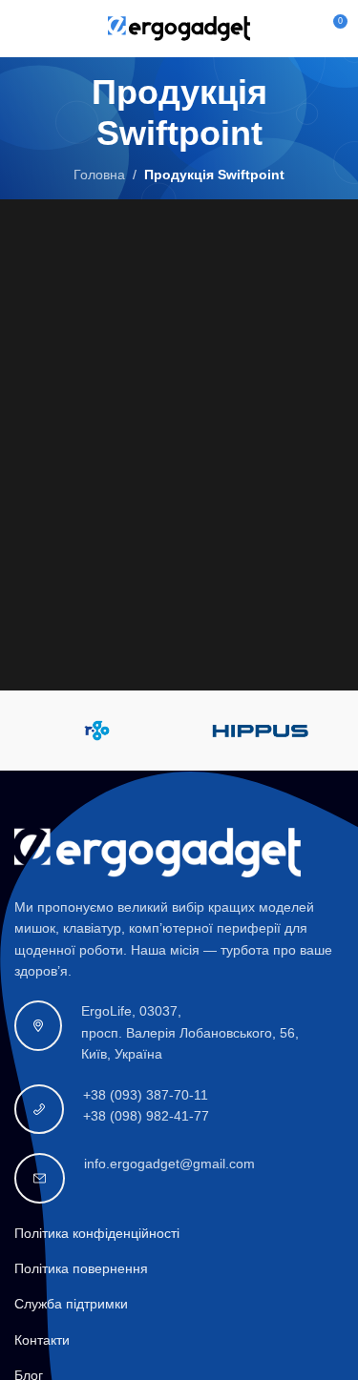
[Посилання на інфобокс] (179, 1032)
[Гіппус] (261, 730)
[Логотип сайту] (179, 27)
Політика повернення (81, 1268)
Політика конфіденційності (96, 1233)
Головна (99, 174)
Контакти (42, 1340)
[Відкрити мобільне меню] (22, 29)
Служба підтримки (71, 1303)
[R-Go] (96, 730)
